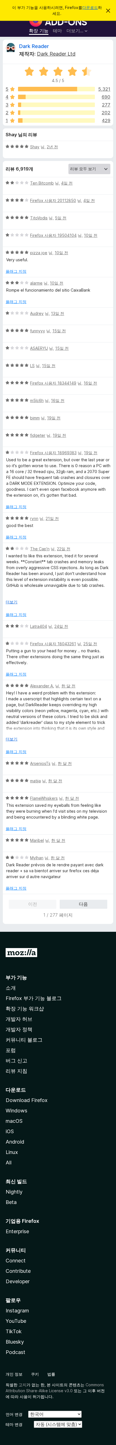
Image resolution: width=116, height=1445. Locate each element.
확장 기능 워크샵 (25, 1009)
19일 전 (54, 417)
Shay (34, 146)
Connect (16, 1261)
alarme (36, 283)
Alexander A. (42, 685)
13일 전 (57, 313)
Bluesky (15, 1342)
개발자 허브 (19, 1019)
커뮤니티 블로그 (24, 1040)
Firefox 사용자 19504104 (53, 235)
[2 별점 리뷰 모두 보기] (56, 112)
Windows (16, 1111)
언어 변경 (14, 1414)
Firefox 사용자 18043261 (53, 643)
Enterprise (17, 1231)
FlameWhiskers (44, 798)
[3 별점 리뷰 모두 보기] (56, 105)
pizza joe (38, 252)
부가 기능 (16, 977)
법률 (51, 1374)
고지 (22, 1384)
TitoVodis (39, 217)
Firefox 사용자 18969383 (53, 452)
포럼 (11, 1050)
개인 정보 (14, 1374)
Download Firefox (27, 1100)
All (9, 1162)
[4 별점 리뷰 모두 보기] (56, 97)
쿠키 (35, 1374)
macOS (14, 1121)
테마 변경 (14, 1424)
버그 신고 (16, 1061)
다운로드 (90, 7)
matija (35, 780)
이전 (32, 904)
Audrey (37, 313)
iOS (10, 1131)
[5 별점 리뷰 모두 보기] (56, 89)
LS (32, 365)
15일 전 (59, 330)
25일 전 (90, 643)
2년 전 (52, 146)
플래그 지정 (16, 271)
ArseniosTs (40, 763)
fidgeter (37, 435)
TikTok (14, 1331)
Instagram (17, 1311)
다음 (83, 904)
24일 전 (61, 626)
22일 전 (63, 548)
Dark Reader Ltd (56, 54)
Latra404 (38, 626)
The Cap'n (40, 548)
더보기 (11, 601)
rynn (34, 518)
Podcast (15, 1352)
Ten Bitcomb (42, 183)
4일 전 (67, 183)
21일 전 (52, 518)
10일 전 (90, 235)
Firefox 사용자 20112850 (53, 200)
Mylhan (36, 857)
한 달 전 (68, 685)
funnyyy (37, 330)
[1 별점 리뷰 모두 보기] (56, 120)
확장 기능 (38, 30)
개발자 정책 (19, 1029)
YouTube (16, 1321)
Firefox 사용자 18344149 (53, 383)
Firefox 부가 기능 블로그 (34, 998)
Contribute (18, 1271)
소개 (11, 988)
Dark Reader (34, 46)
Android (15, 1142)
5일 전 (60, 217)
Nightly (14, 1192)
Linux (12, 1152)
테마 (57, 30)
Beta (11, 1202)
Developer (18, 1281)
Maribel (37, 840)
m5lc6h (37, 400)
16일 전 (90, 383)
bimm (35, 417)
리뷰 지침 (16, 1071)
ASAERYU (39, 348)
